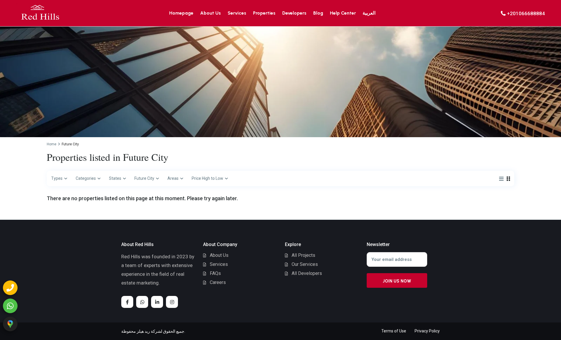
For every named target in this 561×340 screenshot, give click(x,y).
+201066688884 (526, 13)
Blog (318, 13)
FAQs (215, 273)
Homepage (181, 13)
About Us (210, 13)
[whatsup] (142, 302)
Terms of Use (393, 331)
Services (237, 13)
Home (51, 144)
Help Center (343, 13)
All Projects (303, 255)
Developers (294, 13)
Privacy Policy (427, 331)
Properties (264, 13)
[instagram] (172, 302)
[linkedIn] (157, 302)
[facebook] (127, 302)
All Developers (307, 273)
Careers (218, 282)
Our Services (305, 264)
